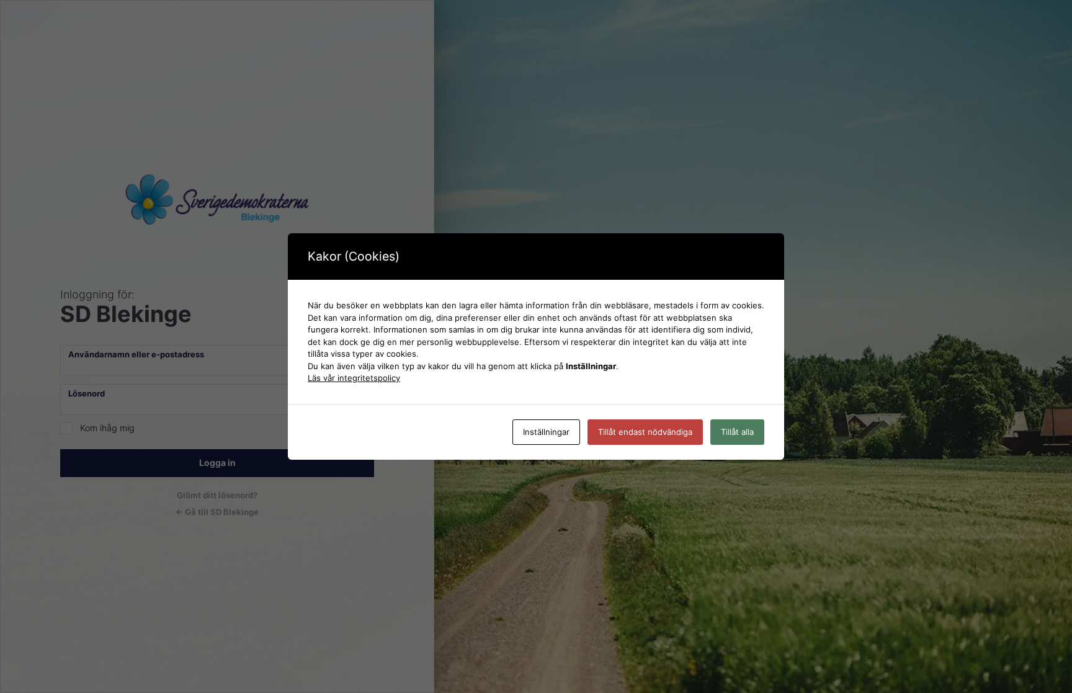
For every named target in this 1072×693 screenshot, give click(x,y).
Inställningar (546, 432)
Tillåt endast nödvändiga (645, 432)
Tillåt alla (737, 432)
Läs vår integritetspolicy (354, 378)
